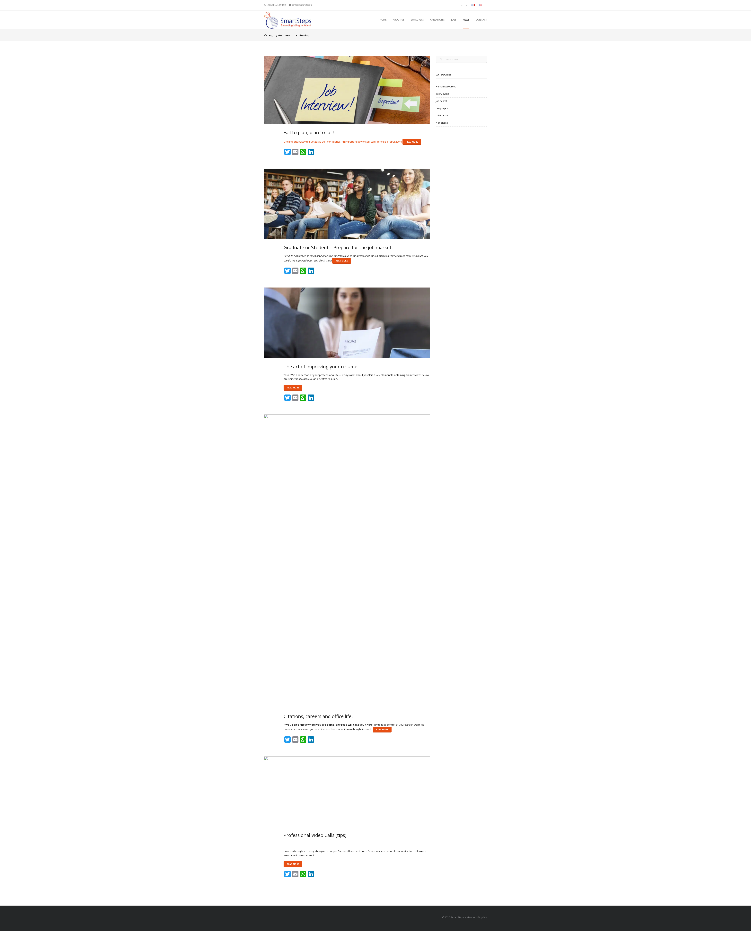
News (466, 19)
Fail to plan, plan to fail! (309, 132)
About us (398, 19)
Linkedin (466, 4)
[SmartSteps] (288, 20)
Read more (412, 141)
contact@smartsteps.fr (302, 5)
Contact (481, 19)
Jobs (453, 19)
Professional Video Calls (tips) (315, 835)
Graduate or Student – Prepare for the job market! (338, 247)
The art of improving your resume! (321, 366)
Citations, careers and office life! (318, 716)
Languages (442, 108)
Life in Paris (442, 115)
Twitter (461, 4)
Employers (417, 19)
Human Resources (446, 86)
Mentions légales (477, 917)
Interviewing (442, 93)
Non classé (442, 122)
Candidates (437, 19)
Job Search (441, 101)
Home (383, 19)
